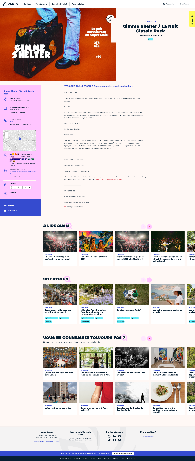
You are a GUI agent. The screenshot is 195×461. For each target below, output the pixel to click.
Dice (11, 121)
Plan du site (131, 458)
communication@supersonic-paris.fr (108, 179)
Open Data (107, 458)
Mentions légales (65, 458)
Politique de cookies (119, 458)
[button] (20, 139)
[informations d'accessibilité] (20, 187)
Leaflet (20, 150)
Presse (100, 458)
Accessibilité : (84, 458)
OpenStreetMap (28, 150)
